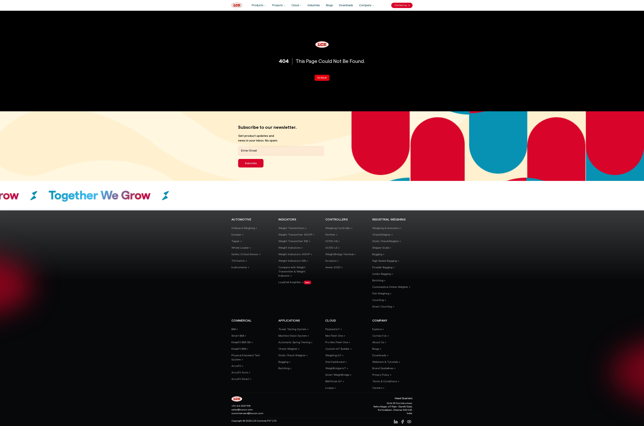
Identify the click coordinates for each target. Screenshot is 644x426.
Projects (277, 5)
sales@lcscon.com (242, 410)
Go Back (322, 78)
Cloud (295, 5)
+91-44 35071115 (241, 406)
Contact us (401, 5)
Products (257, 5)
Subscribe (251, 163)
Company (365, 5)
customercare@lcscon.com (247, 413)
